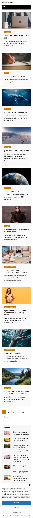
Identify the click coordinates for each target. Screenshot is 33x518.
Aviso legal (27, 515)
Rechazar (16, 507)
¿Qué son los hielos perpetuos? (16, 151)
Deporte (7, 226)
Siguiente (6, 417)
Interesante (7, 32)
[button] (30, 485)
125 (23, 412)
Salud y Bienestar (9, 349)
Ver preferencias (16, 512)
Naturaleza (7, 109)
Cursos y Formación (10, 266)
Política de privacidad (18, 515)
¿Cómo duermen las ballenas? (16, 112)
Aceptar (16, 502)
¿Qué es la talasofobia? (13, 353)
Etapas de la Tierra (11, 191)
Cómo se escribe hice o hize (15, 76)
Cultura (6, 73)
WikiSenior (7, 2)
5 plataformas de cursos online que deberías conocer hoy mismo (16, 313)
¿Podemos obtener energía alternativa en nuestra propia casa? (20, 478)
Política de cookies (7, 515)
